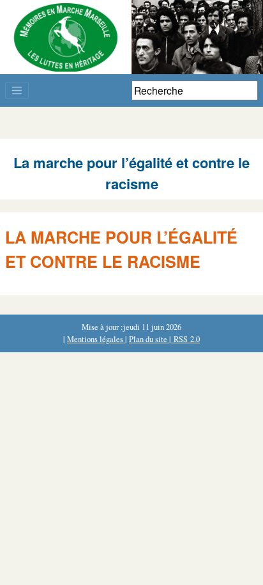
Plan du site (149, 339)
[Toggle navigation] (17, 90)
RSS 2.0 (185, 339)
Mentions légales (96, 339)
